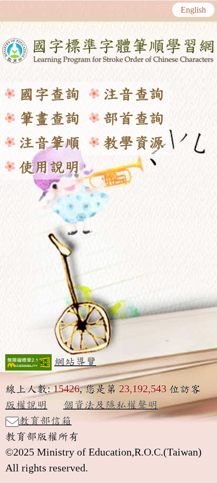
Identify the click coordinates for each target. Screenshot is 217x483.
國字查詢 (49, 94)
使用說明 (49, 167)
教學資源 (133, 143)
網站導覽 (75, 361)
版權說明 (26, 405)
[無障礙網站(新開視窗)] (28, 362)
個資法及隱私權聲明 (110, 405)
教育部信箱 (45, 420)
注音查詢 (133, 94)
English (193, 10)
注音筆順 (49, 143)
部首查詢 (133, 118)
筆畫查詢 (49, 118)
